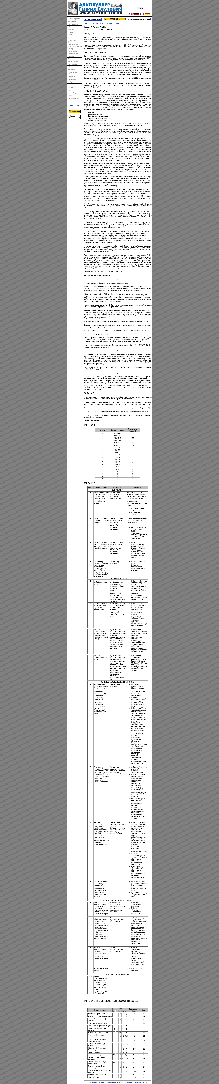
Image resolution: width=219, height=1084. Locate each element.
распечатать (75, 105)
